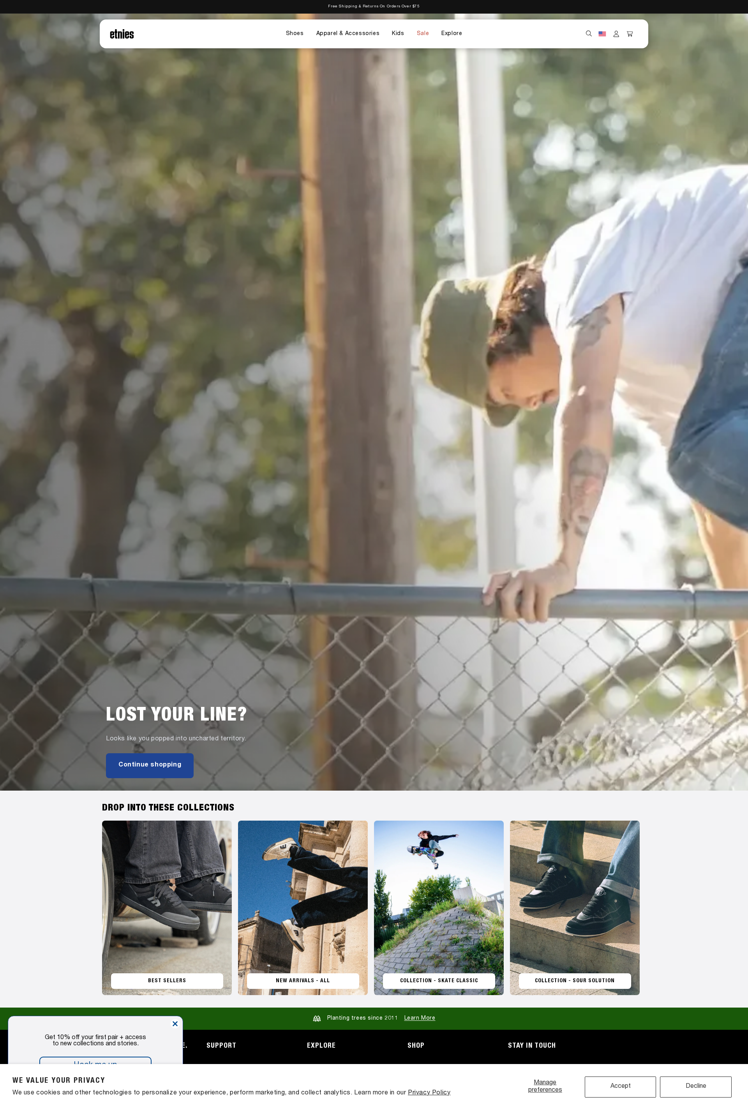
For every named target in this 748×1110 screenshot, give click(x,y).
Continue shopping (149, 765)
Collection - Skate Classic (439, 981)
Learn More (420, 1018)
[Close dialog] (175, 1024)
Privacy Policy (429, 1093)
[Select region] (602, 34)
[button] (295, 33)
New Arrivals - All (303, 981)
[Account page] (616, 34)
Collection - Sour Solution (575, 981)
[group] (374, 402)
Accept (620, 1087)
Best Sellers (167, 981)
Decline (696, 1087)
